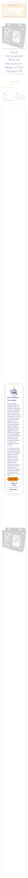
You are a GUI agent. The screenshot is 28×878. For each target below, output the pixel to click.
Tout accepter (13, 479)
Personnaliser (13, 489)
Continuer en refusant (14, 484)
